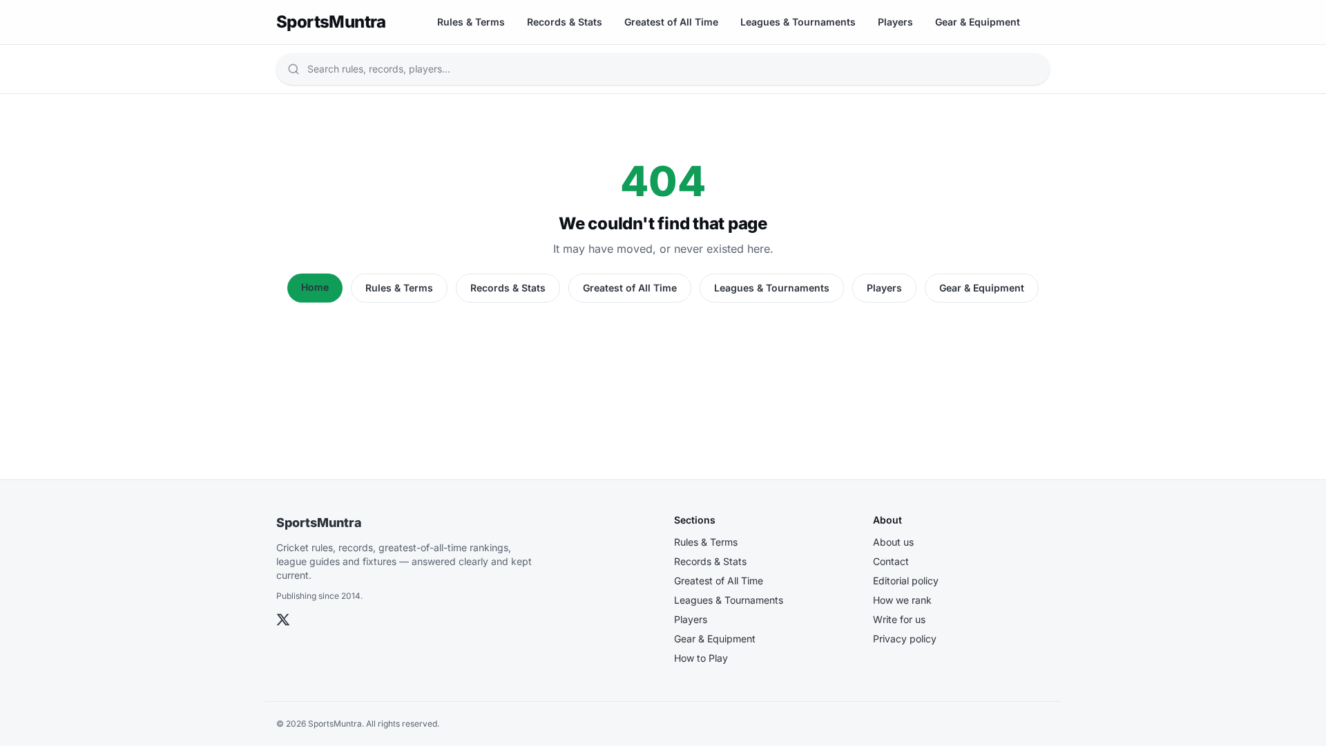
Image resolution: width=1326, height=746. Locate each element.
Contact (891, 561)
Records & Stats (564, 22)
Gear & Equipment (977, 22)
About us (893, 542)
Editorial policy (906, 580)
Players (895, 22)
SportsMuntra (319, 522)
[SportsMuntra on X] (283, 620)
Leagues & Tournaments (798, 22)
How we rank (902, 600)
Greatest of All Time (671, 22)
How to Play (701, 658)
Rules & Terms (471, 22)
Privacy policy (904, 638)
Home (315, 287)
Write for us (899, 619)
